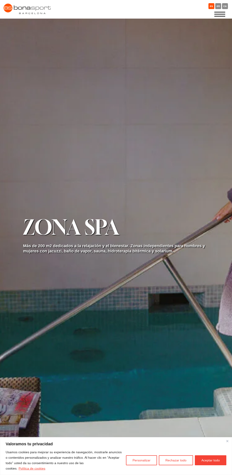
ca (225, 6)
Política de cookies (32, 468)
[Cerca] (227, 441)
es (211, 6)
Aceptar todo (210, 460)
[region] (116, 456)
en (218, 6)
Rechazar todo (175, 460)
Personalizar (141, 460)
